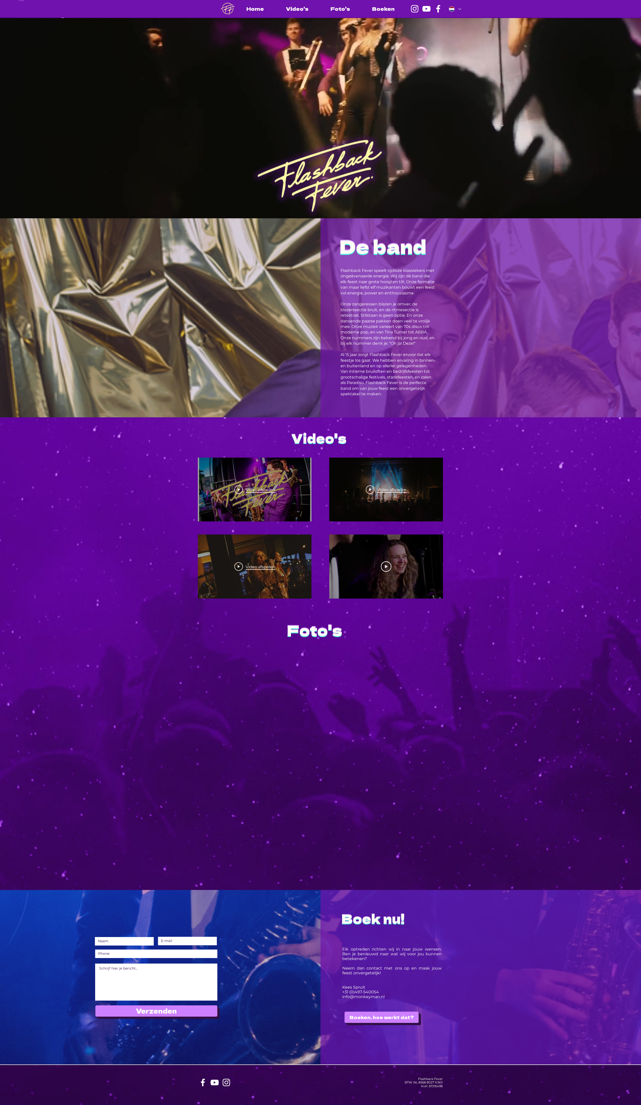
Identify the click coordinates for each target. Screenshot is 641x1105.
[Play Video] (386, 566)
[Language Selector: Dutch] (455, 9)
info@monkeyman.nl (363, 996)
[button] (64, 691)
